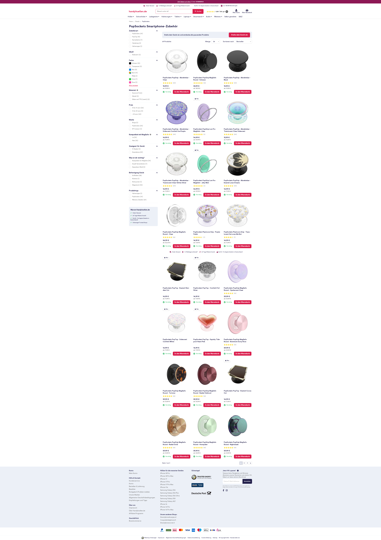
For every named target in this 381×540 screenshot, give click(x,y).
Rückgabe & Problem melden (139, 492)
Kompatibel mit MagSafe (140, 161)
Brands (137, 21)
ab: (166, 88)
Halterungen (136, 46)
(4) (204, 134)
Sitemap (215, 538)
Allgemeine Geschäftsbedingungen (142, 498)
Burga (134, 122)
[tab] (143, 30)
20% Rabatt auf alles (184, 2)
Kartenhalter (136, 40)
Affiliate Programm (136, 513)
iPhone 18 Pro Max (166, 476)
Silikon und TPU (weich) (140, 99)
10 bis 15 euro (136, 108)
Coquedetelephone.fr (168, 520)
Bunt (133, 73)
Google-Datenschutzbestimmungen (230, 487)
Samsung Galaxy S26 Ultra (170, 496)
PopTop (135, 37)
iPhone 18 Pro (165, 473)
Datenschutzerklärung (194, 538)
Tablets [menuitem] (177, 17)
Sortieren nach (228, 42)
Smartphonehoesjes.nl (168, 517)
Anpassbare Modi (137, 167)
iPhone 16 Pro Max (166, 510)
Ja (133, 137)
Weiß (133, 76)
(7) (204, 237)
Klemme (135, 179)
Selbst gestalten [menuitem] (230, 17)
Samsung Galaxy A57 (168, 501)
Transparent (135, 66)
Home (131, 21)
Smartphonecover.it (167, 523)
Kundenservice (134, 481)
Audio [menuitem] (208, 17)
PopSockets (136, 33)
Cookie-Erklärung (206, 538)
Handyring (135, 43)
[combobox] (179, 11)
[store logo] (140, 11)
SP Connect (136, 129)
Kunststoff (135, 93)
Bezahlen (132, 489)
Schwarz (134, 63)
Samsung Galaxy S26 (168, 490)
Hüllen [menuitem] (130, 17)
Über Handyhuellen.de (137, 511)
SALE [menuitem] (240, 17)
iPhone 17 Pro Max (166, 485)
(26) (204, 83)
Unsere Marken (134, 495)
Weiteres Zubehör (138, 200)
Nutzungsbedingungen (245, 487)
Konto (131, 484)
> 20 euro (135, 114)
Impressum (133, 508)
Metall (134, 96)
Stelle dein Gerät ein (239, 35)
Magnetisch (136, 185)
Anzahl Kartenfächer (138, 164)
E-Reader (135, 149)
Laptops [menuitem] (187, 17)
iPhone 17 (163, 479)
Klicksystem (136, 182)
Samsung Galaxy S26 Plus (169, 493)
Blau (133, 69)
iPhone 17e (164, 487)
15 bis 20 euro (136, 111)
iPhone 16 (163, 504)
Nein (133, 140)
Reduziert (135, 55)
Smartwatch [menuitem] (197, 17)
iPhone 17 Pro (165, 482)
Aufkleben (135, 175)
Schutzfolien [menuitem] (140, 17)
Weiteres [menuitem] (217, 17)
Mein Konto (236, 12)
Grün (133, 79)
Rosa (133, 82)
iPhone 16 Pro (165, 507)
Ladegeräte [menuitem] (153, 17)
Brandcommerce (135, 521)
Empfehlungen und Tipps (138, 500)
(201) (174, 83)
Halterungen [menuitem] (166, 17)
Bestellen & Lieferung (136, 486)
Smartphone (136, 152)
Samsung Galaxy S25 (167, 499)
